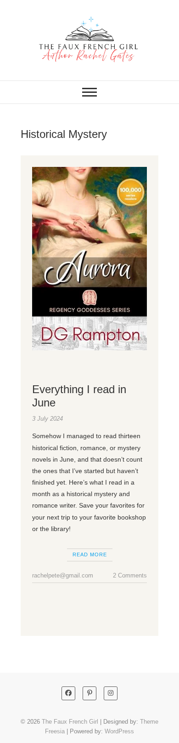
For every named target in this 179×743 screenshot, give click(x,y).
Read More (90, 554)
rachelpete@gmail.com (62, 575)
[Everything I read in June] (89, 258)
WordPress (119, 731)
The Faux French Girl (70, 721)
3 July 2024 (47, 418)
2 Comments (130, 575)
